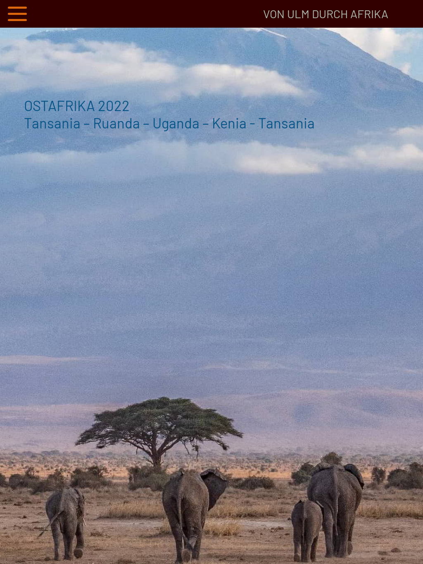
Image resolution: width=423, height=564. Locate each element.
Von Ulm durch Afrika (325, 14)
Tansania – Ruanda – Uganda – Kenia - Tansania (169, 114)
